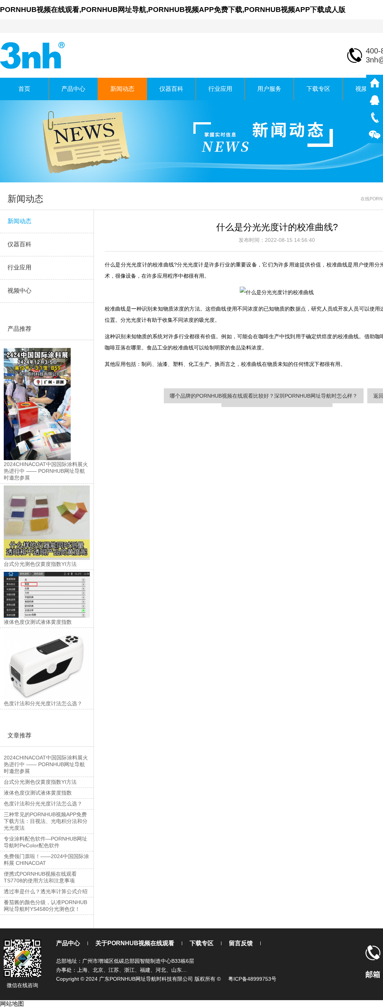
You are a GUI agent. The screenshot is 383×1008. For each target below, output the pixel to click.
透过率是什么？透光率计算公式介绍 (46, 891)
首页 (24, 89)
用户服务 (269, 89)
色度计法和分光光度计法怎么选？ (43, 804)
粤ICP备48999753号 (252, 979)
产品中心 (73, 89)
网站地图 (12, 1004)
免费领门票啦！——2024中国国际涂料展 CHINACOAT (46, 859)
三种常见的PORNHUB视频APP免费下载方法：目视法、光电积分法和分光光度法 (46, 821)
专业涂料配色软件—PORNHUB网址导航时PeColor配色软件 (45, 842)
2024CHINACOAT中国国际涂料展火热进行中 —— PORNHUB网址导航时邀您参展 (46, 764)
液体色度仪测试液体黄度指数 (38, 793)
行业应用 (220, 89)
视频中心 (19, 290)
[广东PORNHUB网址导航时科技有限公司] (33, 55)
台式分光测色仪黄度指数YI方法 (40, 782)
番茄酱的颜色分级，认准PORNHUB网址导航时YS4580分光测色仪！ (45, 905)
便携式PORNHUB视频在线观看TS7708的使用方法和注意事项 (40, 877)
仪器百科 (171, 89)
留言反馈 (241, 943)
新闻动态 (122, 89)
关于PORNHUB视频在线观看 (134, 943)
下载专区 (318, 89)
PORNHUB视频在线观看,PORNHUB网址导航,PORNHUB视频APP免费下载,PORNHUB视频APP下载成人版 (173, 9)
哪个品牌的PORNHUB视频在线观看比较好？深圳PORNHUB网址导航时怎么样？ (264, 396)
